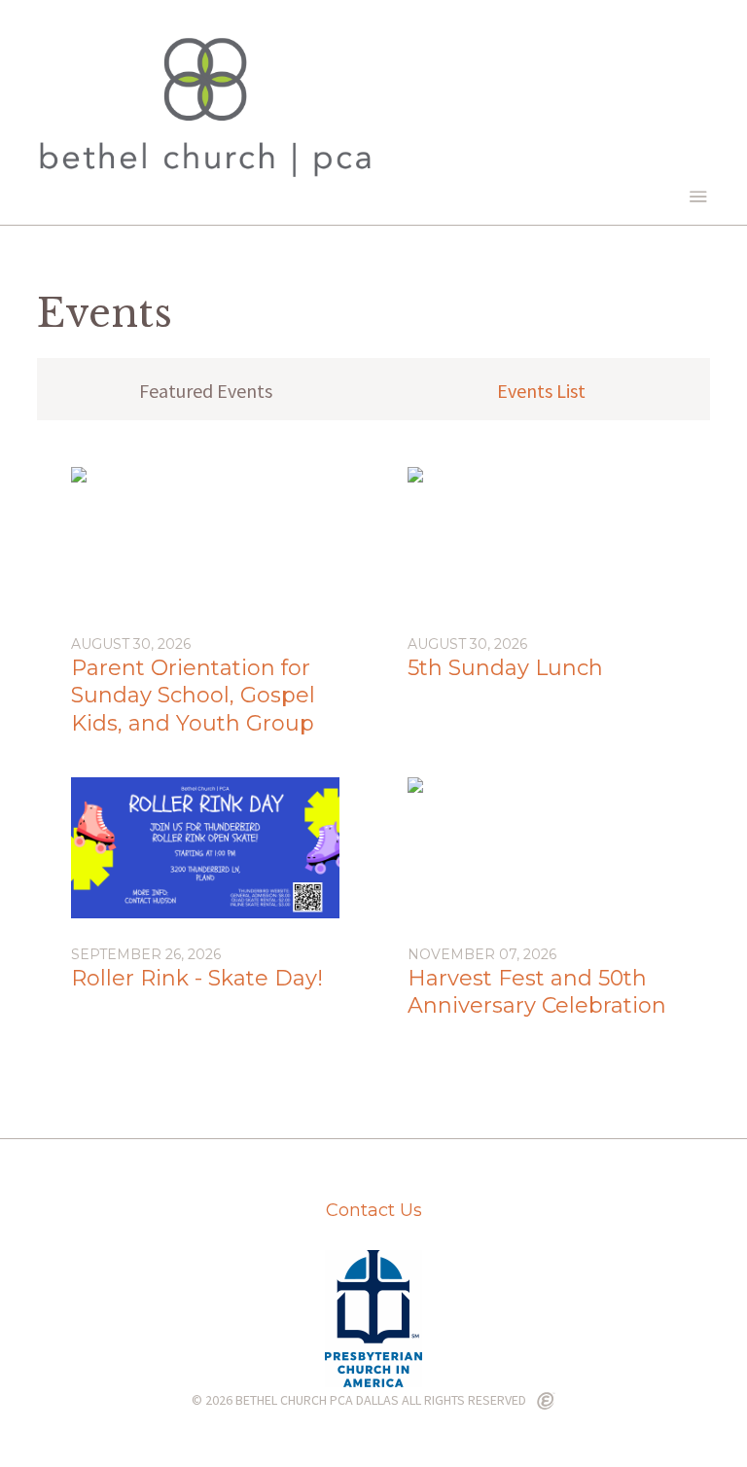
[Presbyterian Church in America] (373, 1381)
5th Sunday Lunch (505, 668)
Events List (541, 390)
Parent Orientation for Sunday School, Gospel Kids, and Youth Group (193, 695)
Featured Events (205, 390)
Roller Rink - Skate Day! (197, 978)
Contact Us (374, 1210)
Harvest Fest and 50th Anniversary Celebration (537, 992)
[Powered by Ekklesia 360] (546, 1402)
